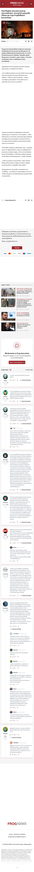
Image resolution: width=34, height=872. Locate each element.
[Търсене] (3, 4)
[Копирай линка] (26, 41)
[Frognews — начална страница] (17, 823)
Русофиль (5, 608)
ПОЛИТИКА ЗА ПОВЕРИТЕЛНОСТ (17, 837)
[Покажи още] (17, 867)
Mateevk (5, 460)
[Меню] (31, 4)
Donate (17, 248)
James (5, 535)
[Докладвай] (17, 380)
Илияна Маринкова (10, 200)
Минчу (15, 547)
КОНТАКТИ (16, 834)
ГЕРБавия (15, 743)
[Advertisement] (17, 105)
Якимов (15, 661)
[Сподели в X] (32, 41)
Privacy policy (27, 844)
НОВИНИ (3, 41)
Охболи (5, 397)
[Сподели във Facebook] (29, 41)
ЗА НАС (11, 834)
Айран (5, 380)
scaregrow (5, 574)
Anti (14, 428)
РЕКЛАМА (22, 834)
